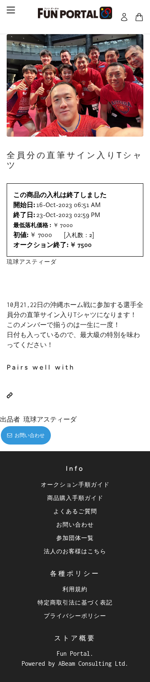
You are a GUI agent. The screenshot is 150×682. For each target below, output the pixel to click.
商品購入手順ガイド (75, 497)
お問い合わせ (75, 524)
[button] (9, 395)
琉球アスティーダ (32, 261)
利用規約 (75, 588)
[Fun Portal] (75, 13)
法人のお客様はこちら (75, 551)
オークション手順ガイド (75, 484)
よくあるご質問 (75, 511)
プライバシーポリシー (75, 615)
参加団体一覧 (75, 537)
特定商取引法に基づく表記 (75, 602)
